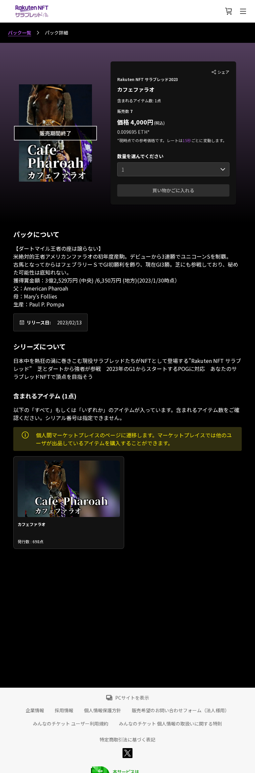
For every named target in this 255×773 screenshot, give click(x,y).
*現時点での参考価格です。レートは (150, 140)
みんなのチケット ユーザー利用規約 (70, 723)
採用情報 (64, 710)
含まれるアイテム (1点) (44, 395)
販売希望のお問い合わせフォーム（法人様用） (180, 710)
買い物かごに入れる (173, 190)
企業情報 (35, 710)
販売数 (123, 111)
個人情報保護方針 (102, 710)
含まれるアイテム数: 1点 (139, 100)
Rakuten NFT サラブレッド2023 (147, 79)
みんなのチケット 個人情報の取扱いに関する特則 (170, 723)
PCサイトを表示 (132, 697)
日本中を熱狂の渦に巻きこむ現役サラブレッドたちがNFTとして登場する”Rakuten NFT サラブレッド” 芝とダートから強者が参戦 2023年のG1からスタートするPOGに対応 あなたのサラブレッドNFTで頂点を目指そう (127, 369)
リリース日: (39, 322)
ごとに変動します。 (209, 140)
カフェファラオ (135, 89)
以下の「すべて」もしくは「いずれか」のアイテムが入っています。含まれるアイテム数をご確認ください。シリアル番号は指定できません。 (126, 414)
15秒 (187, 140)
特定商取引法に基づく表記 (127, 739)
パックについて (36, 234)
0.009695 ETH (132, 131)
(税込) (159, 123)
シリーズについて (39, 346)
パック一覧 (19, 32)
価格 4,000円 (135, 122)
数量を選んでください (140, 156)
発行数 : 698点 (30, 541)
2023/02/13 (69, 322)
